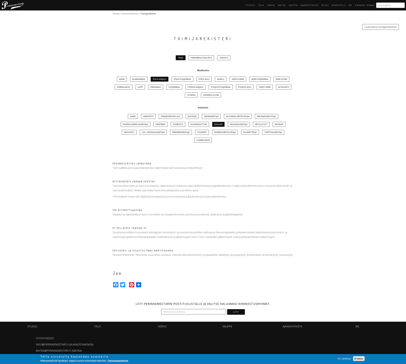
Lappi (140, 87)
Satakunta (283, 87)
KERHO (271, 5)
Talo (261, 5)
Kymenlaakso (123, 87)
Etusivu (250, 5)
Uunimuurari (203, 140)
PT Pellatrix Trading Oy (130, 228)
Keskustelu (339, 5)
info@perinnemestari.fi (52, 344)
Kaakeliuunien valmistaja (135, 124)
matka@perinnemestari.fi (53, 350)
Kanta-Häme (238, 79)
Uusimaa (191, 95)
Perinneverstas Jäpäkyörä (132, 163)
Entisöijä (192, 116)
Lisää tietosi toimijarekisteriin (380, 27)
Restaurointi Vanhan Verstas (134, 181)
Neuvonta (129, 132)
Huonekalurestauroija (237, 116)
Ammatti (203, 107)
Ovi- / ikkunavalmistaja (153, 132)
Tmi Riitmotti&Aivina (127, 210)
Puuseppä (202, 132)
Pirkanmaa (155, 87)
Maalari (218, 124)
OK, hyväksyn (344, 358)
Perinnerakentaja (181, 132)
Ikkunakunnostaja (266, 116)
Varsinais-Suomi (211, 95)
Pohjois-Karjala (195, 87)
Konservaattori (199, 124)
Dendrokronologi (170, 116)
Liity (236, 312)
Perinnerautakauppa (201, 57)
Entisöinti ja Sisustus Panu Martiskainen (143, 250)
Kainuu (220, 79)
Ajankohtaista (309, 5)
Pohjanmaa (174, 87)
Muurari (279, 124)
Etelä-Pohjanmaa (182, 79)
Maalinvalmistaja (238, 124)
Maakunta (203, 70)
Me (350, 5)
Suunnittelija (250, 132)
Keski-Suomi (281, 79)
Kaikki (122, 79)
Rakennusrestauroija (225, 132)
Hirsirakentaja (211, 116)
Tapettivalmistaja (273, 132)
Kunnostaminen (130, 13)
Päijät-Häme (265, 87)
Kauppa (293, 5)
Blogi (325, 5)
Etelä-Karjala (159, 79)
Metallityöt (261, 124)
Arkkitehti (148, 116)
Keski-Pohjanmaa (260, 79)
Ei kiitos (358, 358)
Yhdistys (223, 57)
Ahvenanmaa (138, 79)
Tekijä (180, 57)
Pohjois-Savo (244, 87)
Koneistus (178, 124)
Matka (282, 5)
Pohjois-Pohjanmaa (221, 87)
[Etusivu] (12, 5)
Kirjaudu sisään (364, 5)
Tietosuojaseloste (117, 360)
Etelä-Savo (204, 79)
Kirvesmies (160, 124)
